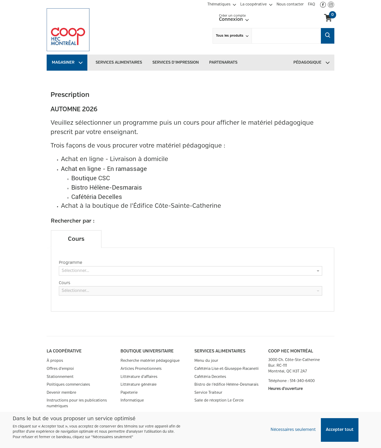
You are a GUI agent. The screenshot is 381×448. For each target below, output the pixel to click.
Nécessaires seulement (293, 429)
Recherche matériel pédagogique (150, 361)
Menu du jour (206, 361)
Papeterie (129, 392)
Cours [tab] (76, 239)
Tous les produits (229, 35)
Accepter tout (340, 429)
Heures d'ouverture (285, 389)
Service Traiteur (208, 392)
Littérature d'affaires (139, 377)
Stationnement (60, 377)
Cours (64, 282)
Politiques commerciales (68, 384)
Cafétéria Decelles (210, 377)
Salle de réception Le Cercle (219, 400)
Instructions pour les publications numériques (77, 403)
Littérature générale (139, 384)
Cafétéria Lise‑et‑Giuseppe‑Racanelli (226, 369)
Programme (70, 262)
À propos (55, 361)
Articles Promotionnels (141, 369)
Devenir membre (61, 392)
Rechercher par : (73, 221)
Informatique (132, 400)
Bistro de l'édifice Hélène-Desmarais (226, 384)
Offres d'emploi (60, 369)
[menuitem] (221, 3)
